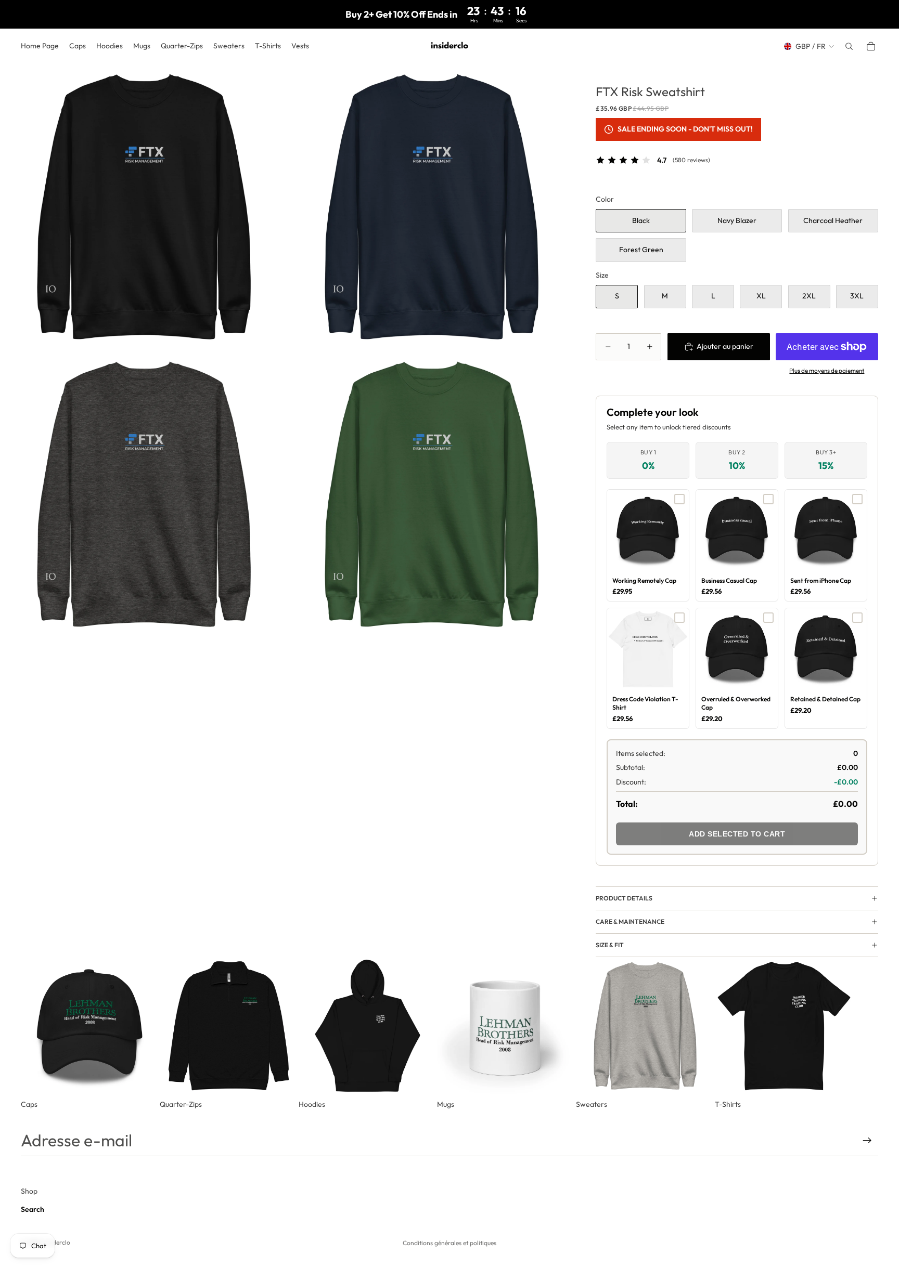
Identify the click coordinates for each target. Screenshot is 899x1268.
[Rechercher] (849, 46)
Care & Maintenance (630, 921)
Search (32, 1209)
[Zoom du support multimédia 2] (431, 207)
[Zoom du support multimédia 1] (144, 207)
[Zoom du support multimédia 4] (431, 495)
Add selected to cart (737, 834)
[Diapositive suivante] (866, 1033)
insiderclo (56, 1242)
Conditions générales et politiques (449, 1243)
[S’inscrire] (867, 1141)
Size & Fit (610, 945)
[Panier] (870, 46)
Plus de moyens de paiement (826, 370)
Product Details (624, 898)
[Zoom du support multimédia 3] (144, 495)
